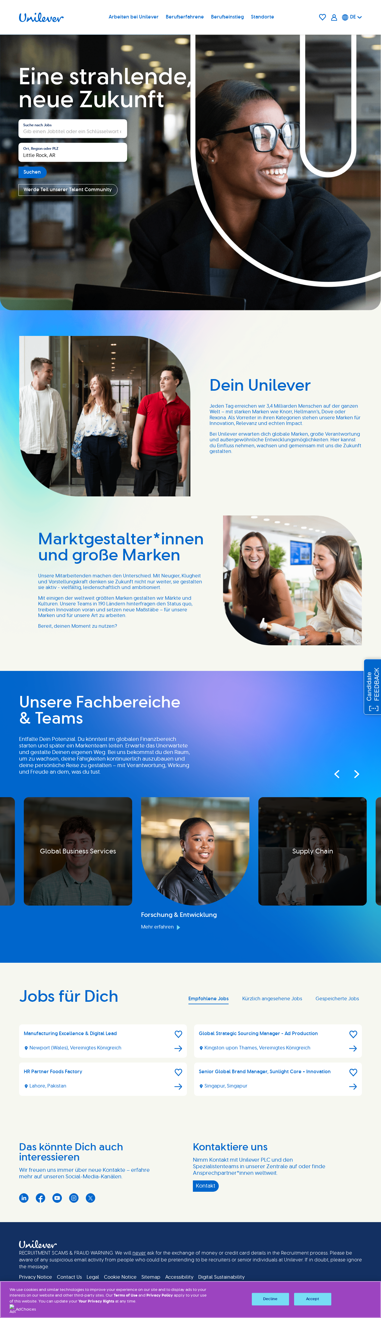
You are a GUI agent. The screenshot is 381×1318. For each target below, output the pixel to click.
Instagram (74, 1198)
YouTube (57, 1198)
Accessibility (179, 1277)
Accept (312, 1299)
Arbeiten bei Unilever (134, 17)
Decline (270, 1299)
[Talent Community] (334, 17)
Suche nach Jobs (37, 125)
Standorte (262, 17)
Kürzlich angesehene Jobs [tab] (272, 998)
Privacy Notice (35, 1277)
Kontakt (205, 1186)
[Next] (351, 774)
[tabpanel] (190, 1062)
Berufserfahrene (185, 17)
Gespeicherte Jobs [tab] (337, 998)
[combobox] (72, 152)
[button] (178, 1034)
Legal (93, 1277)
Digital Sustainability (221, 1277)
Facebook (40, 1198)
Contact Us (69, 1277)
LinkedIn (24, 1198)
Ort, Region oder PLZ (40, 149)
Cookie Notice (120, 1277)
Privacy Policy (159, 1295)
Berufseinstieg (227, 17)
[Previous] (336, 774)
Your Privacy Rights (96, 1301)
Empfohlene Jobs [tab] (208, 998)
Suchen (32, 172)
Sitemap (150, 1277)
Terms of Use (126, 1295)
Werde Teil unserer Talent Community (68, 189)
